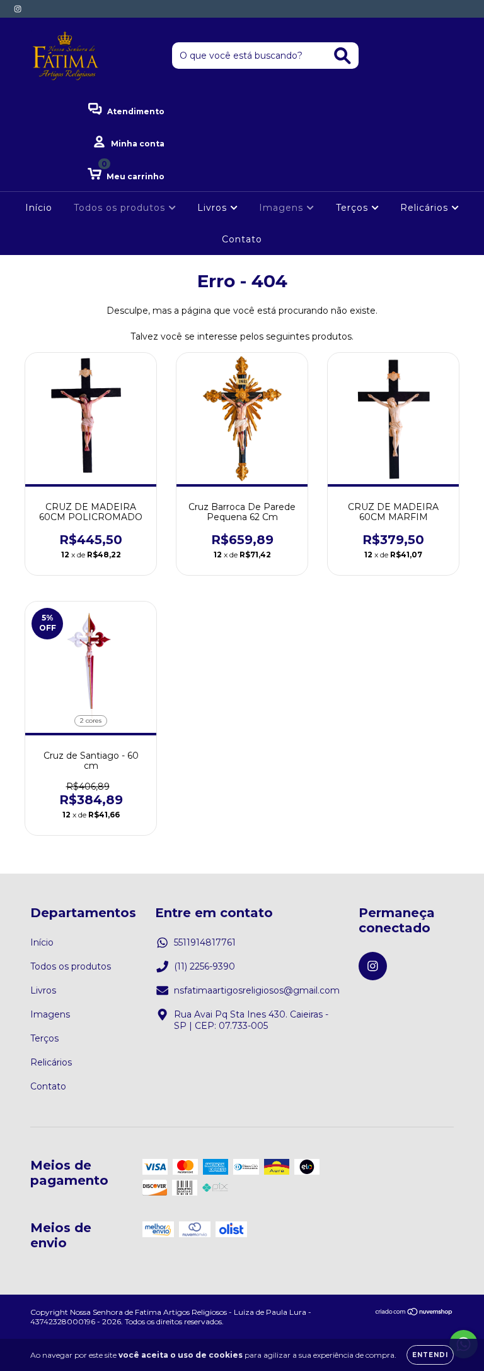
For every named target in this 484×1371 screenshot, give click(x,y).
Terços (353, 207)
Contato (242, 239)
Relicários (425, 207)
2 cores (90, 720)
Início (38, 207)
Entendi (430, 1355)
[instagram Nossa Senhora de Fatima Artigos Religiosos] (17, 9)
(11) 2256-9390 (204, 966)
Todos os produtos (121, 207)
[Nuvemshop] (414, 1313)
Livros (213, 207)
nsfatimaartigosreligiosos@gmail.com (257, 990)
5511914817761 (205, 942)
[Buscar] (342, 56)
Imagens (282, 207)
